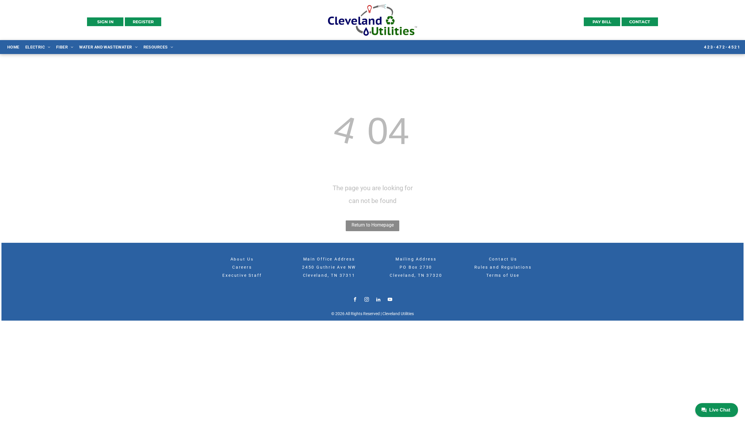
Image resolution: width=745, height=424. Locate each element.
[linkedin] (378, 300)
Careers (242, 267)
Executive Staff (242, 275)
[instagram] (366, 300)
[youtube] (389, 300)
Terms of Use (502, 275)
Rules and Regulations (503, 267)
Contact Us (503, 259)
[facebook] (355, 300)
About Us (242, 259)
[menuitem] (13, 47)
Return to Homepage (373, 225)
